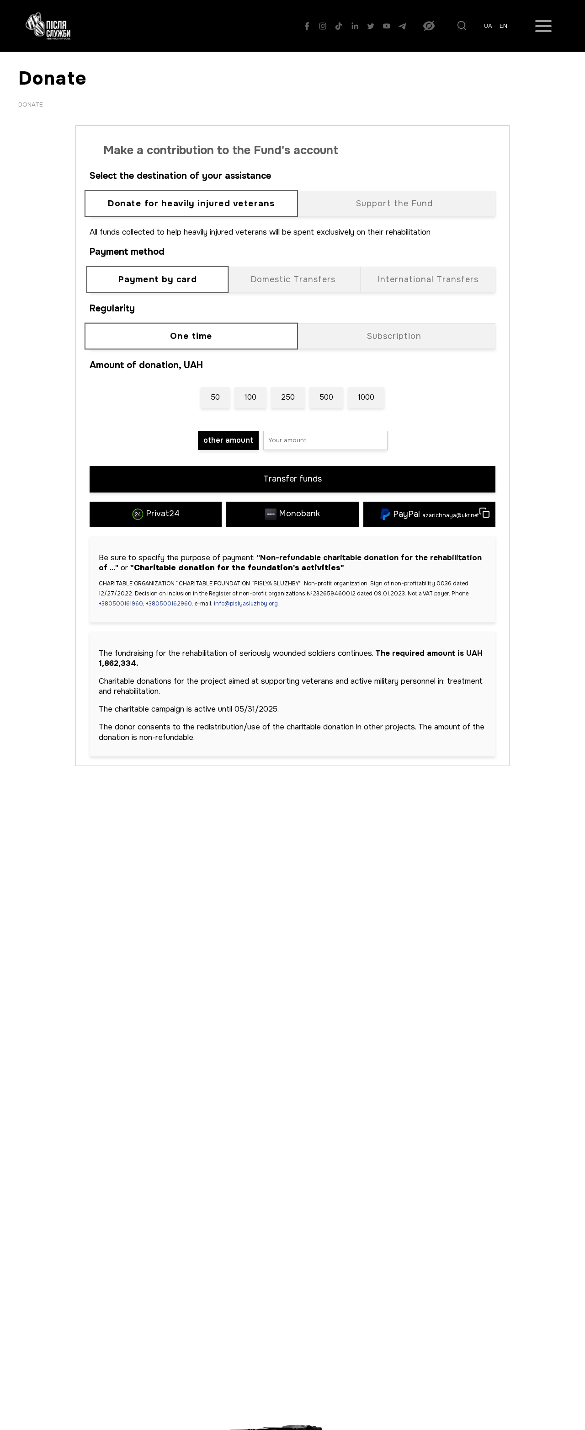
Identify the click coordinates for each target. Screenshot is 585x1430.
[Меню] (543, 26)
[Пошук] (462, 26)
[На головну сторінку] (48, 26)
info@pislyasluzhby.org (246, 603)
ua (488, 26)
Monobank (299, 514)
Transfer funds (292, 479)
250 (288, 397)
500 (326, 397)
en (503, 26)
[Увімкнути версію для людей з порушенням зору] (429, 26)
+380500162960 (169, 603)
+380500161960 (121, 603)
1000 (366, 397)
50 (215, 397)
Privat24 (163, 514)
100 (250, 397)
